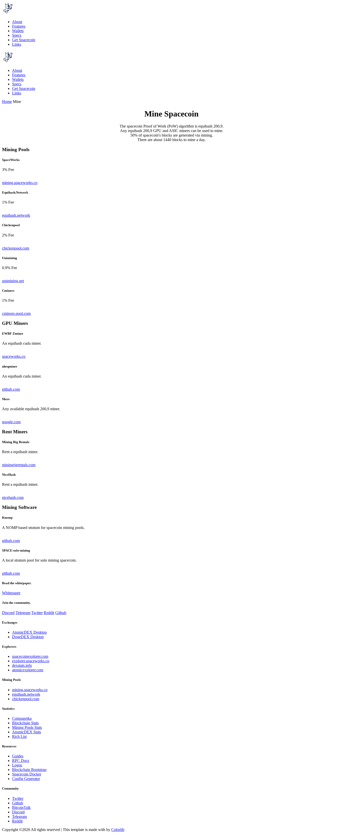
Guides (17, 756)
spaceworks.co (13, 356)
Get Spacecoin (23, 40)
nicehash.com (13, 497)
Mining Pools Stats (27, 727)
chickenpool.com (15, 248)
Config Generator (26, 779)
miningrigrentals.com (18, 465)
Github (60, 613)
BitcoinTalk (21, 807)
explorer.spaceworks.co (30, 661)
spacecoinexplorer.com (30, 656)
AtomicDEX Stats (26, 732)
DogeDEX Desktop (28, 637)
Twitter (37, 613)
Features (18, 26)
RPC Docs (20, 760)
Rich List (19, 736)
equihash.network (16, 215)
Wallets (18, 31)
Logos (17, 765)
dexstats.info (22, 665)
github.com (11, 389)
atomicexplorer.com (27, 670)
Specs (16, 35)
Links (16, 44)
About (17, 22)
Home (7, 101)
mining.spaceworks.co (19, 183)
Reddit (49, 613)
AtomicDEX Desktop (29, 632)
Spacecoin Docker (26, 774)
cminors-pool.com (16, 313)
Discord (8, 613)
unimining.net (13, 281)
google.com (11, 422)
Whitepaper (11, 593)
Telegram (23, 613)
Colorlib (117, 829)
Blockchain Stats (25, 723)
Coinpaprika (22, 718)
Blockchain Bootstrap (29, 769)
